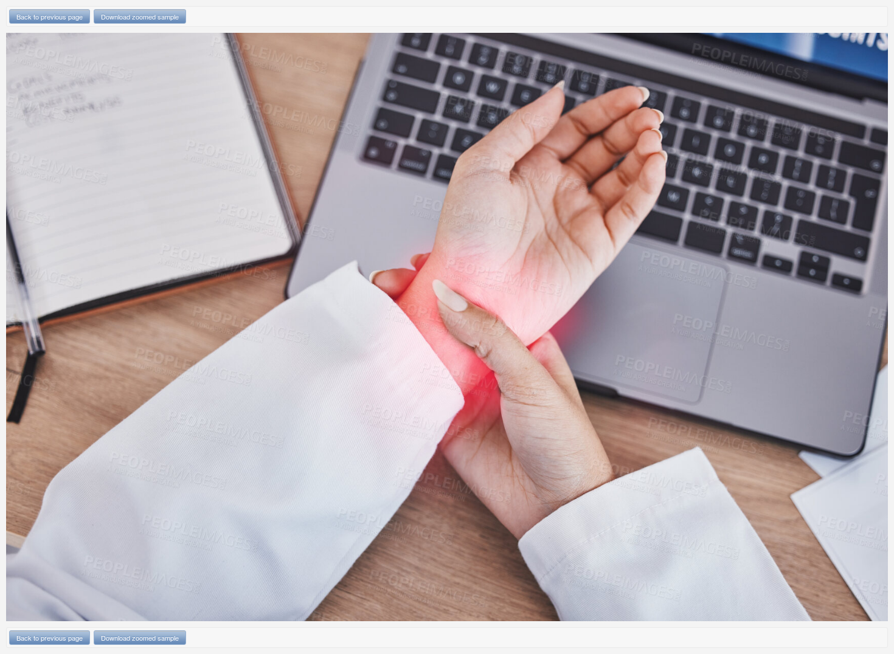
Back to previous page (49, 16)
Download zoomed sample (140, 16)
